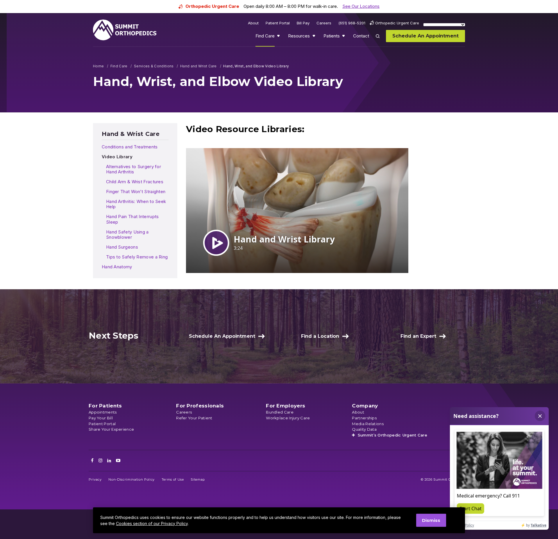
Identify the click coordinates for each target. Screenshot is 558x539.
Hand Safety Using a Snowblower (127, 234)
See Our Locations (361, 6)
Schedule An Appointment (222, 336)
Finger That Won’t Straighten (135, 191)
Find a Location (320, 336)
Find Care (119, 66)
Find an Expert (418, 336)
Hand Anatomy (117, 267)
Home (98, 66)
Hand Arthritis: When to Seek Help (136, 204)
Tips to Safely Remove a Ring (137, 257)
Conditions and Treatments (130, 147)
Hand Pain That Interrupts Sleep (132, 219)
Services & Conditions (154, 66)
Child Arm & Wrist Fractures (134, 181)
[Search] (381, 40)
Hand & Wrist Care (131, 133)
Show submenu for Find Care (279, 37)
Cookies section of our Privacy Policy (152, 523)
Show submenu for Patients (344, 37)
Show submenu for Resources (314, 37)
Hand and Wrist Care (198, 66)
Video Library (117, 156)
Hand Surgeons (122, 247)
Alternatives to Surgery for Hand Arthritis (133, 169)
